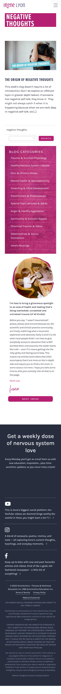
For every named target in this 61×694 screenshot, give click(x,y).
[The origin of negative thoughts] (30, 58)
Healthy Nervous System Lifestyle (30, 165)
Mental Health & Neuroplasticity (30, 180)
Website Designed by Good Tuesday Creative (30, 675)
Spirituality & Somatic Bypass (29, 218)
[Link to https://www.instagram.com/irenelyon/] (29, 529)
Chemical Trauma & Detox (26, 226)
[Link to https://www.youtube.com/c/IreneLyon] (29, 503)
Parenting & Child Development (30, 188)
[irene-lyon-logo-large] (14, 3)
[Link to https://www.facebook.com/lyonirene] (29, 555)
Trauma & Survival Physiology (29, 158)
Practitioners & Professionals (28, 195)
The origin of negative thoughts (29, 79)
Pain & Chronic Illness (24, 173)
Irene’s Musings (20, 245)
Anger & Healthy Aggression (27, 211)
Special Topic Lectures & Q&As (29, 203)
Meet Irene (30, 399)
